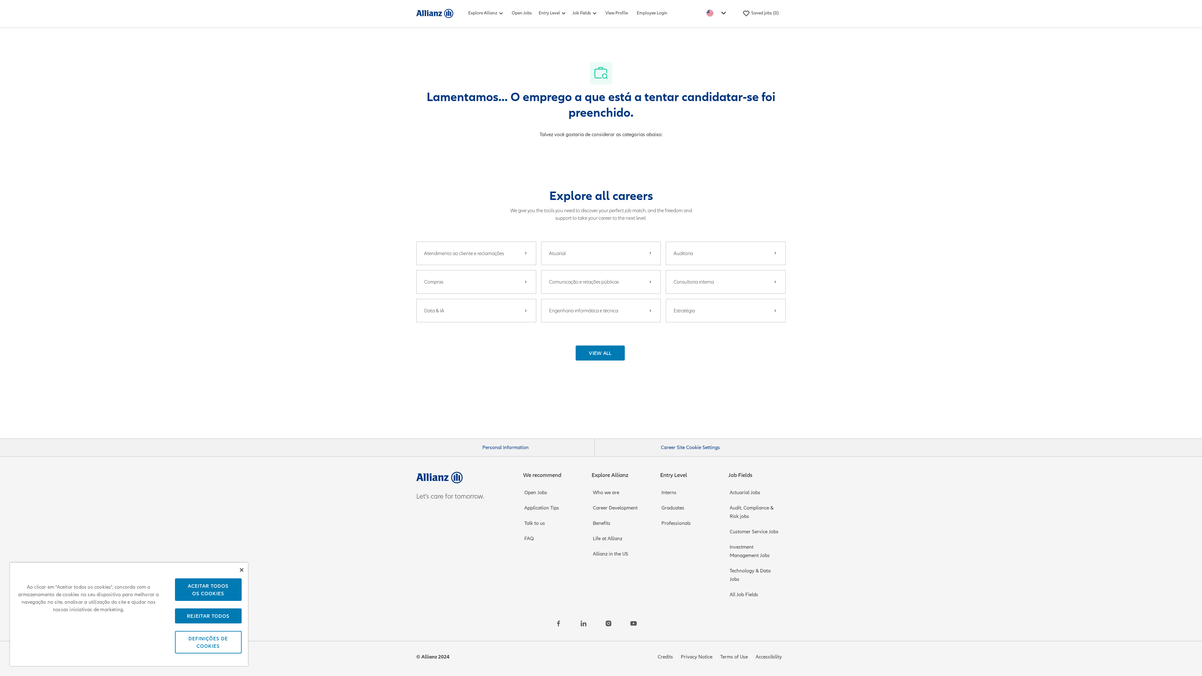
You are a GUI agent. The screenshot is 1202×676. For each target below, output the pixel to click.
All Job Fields (744, 595)
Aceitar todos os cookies (208, 589)
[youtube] (633, 623)
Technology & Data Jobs (750, 575)
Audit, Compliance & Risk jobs (751, 512)
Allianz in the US (610, 554)
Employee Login (652, 13)
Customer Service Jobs (754, 532)
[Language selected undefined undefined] (717, 13)
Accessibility (769, 657)
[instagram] (608, 623)
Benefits (601, 523)
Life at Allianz (607, 538)
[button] (600, 353)
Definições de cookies (208, 642)
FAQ (529, 538)
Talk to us (534, 523)
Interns (668, 492)
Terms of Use (734, 657)
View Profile (616, 13)
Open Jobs (522, 13)
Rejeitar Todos (208, 616)
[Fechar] (242, 570)
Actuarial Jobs (745, 492)
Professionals (676, 523)
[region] (129, 614)
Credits (665, 657)
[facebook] (558, 623)
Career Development (615, 508)
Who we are (606, 492)
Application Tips (541, 508)
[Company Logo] (434, 13)
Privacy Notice (696, 657)
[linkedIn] (583, 623)
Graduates (672, 508)
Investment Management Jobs (750, 551)
